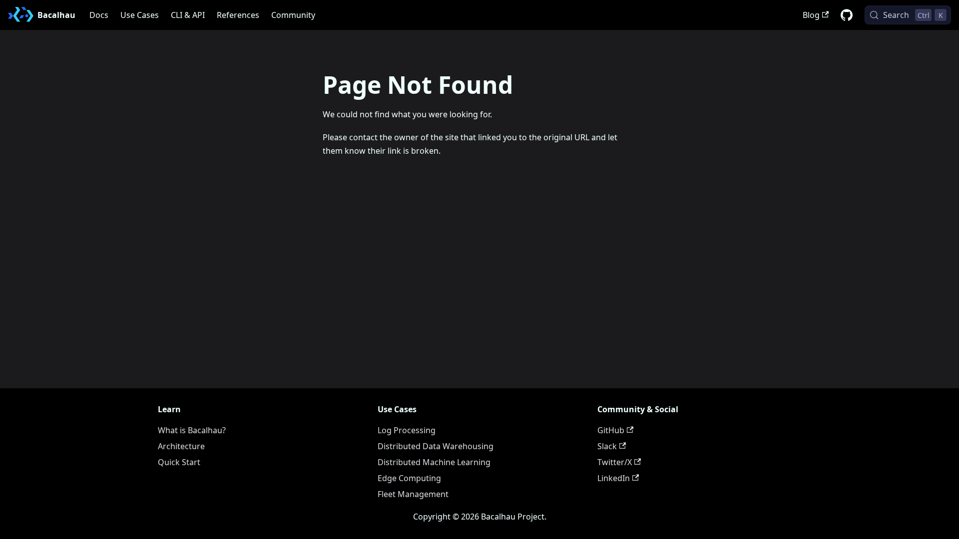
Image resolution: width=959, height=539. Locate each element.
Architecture (181, 446)
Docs (98, 14)
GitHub (610, 430)
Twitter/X (614, 462)
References (238, 14)
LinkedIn (613, 478)
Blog (811, 14)
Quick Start (179, 462)
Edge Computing (409, 478)
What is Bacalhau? (192, 430)
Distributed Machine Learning (434, 462)
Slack (607, 446)
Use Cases (139, 14)
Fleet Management (413, 494)
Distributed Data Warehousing (435, 446)
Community (293, 14)
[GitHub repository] (847, 15)
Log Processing (407, 430)
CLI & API (188, 14)
